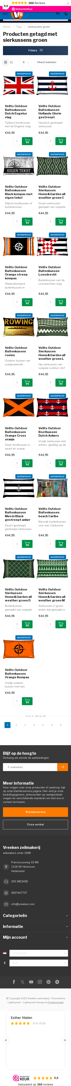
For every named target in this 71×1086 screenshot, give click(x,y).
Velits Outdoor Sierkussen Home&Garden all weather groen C (51, 192)
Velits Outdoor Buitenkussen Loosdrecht (49, 270)
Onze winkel (35, 824)
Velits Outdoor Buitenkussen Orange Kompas (17, 673)
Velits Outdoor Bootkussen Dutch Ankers (49, 431)
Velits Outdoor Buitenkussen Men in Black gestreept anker (17, 514)
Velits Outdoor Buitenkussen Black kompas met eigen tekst (19, 192)
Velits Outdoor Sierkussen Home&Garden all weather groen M (51, 595)
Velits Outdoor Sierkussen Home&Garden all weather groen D (18, 595)
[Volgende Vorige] (61, 725)
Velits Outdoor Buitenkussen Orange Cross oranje (16, 433)
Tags (19, 27)
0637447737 (19, 893)
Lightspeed (14, 1002)
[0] (66, 13)
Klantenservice (35, 812)
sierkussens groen (39, 27)
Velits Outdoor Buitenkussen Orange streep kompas (16, 272)
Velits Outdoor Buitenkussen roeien (16, 351)
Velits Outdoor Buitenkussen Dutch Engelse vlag (16, 111)
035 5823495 (19, 881)
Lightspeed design (33, 1002)
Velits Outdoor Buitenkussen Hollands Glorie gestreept (49, 111)
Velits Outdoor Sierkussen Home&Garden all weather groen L (51, 353)
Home (6, 27)
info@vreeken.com (23, 904)
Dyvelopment (56, 1002)
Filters (33, 50)
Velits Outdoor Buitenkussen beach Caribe (49, 512)
